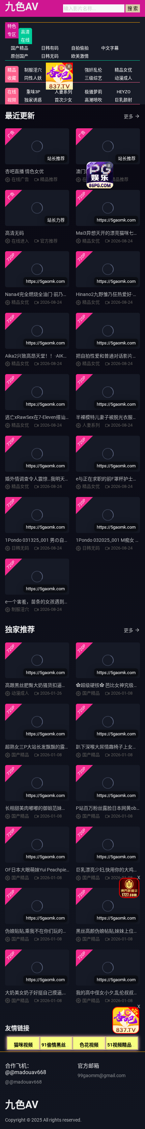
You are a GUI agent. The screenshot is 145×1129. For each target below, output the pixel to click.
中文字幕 (110, 48)
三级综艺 (93, 77)
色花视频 (89, 1045)
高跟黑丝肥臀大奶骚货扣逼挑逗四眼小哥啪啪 (52, 685)
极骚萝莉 (93, 91)
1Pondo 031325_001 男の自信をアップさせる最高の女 (63, 540)
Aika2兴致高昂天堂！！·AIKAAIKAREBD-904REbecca (60, 356)
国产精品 (19, 48)
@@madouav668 (23, 1082)
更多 (128, 116)
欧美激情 (80, 56)
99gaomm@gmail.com (101, 1075)
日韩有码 (50, 48)
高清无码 (14, 233)
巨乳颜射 (123, 99)
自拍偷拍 (80, 48)
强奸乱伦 (93, 69)
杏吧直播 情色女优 (24, 171)
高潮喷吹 (93, 99)
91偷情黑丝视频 (58, 1045)
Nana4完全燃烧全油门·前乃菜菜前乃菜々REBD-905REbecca (68, 294)
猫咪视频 (23, 1045)
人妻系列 (63, 91)
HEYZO (123, 91)
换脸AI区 (63, 77)
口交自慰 (63, 69)
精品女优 (123, 69)
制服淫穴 (33, 69)
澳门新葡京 (87, 171)
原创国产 (19, 56)
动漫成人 (123, 77)
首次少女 (63, 99)
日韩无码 (50, 56)
